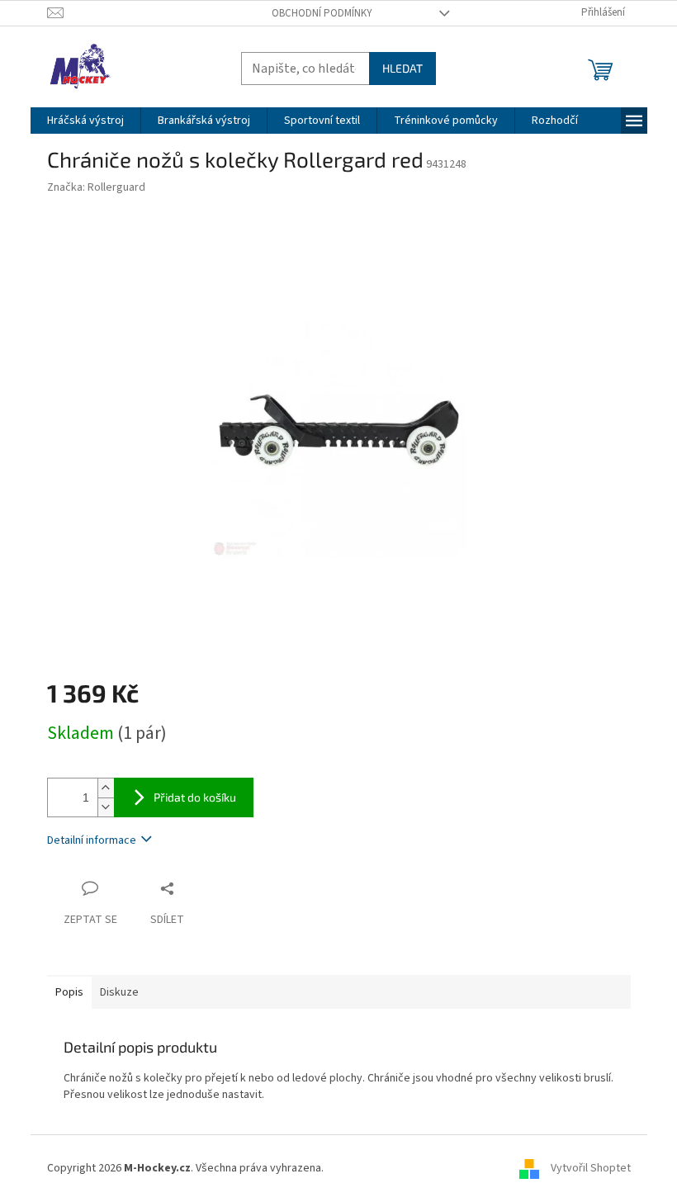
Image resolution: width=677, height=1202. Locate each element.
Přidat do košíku (195, 797)
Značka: (96, 187)
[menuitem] (85, 120)
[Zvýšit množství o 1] (105, 787)
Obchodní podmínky (322, 13)
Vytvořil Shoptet (591, 1168)
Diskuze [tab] (119, 992)
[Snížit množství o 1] (105, 806)
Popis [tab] (69, 992)
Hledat (402, 68)
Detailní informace (91, 840)
